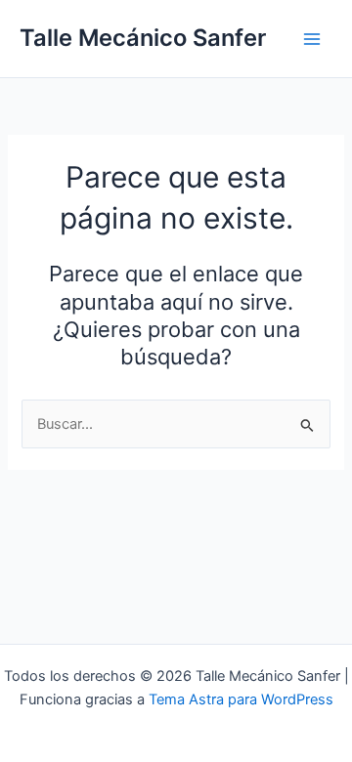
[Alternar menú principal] (311, 39)
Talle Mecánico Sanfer (143, 37)
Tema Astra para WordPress (241, 699)
